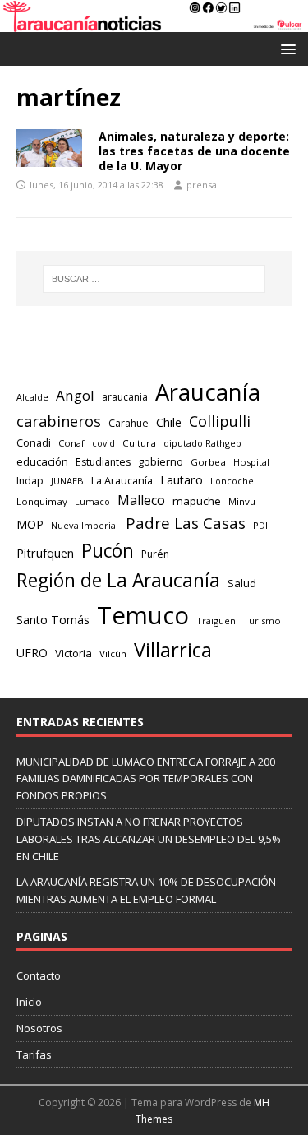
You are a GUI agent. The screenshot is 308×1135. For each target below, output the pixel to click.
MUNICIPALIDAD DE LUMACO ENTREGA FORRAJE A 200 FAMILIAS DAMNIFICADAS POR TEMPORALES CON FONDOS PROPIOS (145, 779)
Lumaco (92, 501)
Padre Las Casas (186, 523)
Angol (75, 395)
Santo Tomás (53, 620)
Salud (242, 583)
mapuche (196, 500)
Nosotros (39, 1028)
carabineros (58, 421)
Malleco (141, 500)
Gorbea (208, 462)
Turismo (262, 620)
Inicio (29, 1001)
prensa (201, 184)
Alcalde (32, 397)
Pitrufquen (45, 553)
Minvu (241, 501)
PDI (260, 525)
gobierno (160, 461)
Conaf (71, 443)
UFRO (32, 652)
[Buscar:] (154, 279)
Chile (169, 422)
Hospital (251, 462)
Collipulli (220, 421)
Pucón (107, 550)
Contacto (38, 975)
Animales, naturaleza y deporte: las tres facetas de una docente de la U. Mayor (194, 151)
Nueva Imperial (84, 525)
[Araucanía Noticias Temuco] (154, 22)
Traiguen (216, 620)
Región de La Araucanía (118, 580)
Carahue (128, 423)
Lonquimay (41, 501)
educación (42, 461)
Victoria (73, 653)
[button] (285, 48)
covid (103, 443)
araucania (125, 397)
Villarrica (173, 650)
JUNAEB (67, 481)
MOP (30, 524)
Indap (30, 481)
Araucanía (207, 392)
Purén (155, 554)
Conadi (33, 442)
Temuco (143, 615)
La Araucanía (122, 480)
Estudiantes (103, 462)
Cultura (139, 443)
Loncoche (232, 481)
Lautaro (181, 480)
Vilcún (112, 653)
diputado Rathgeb (202, 443)
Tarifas (34, 1054)
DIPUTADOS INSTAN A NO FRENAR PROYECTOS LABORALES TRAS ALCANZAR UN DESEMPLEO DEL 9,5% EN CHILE (148, 839)
